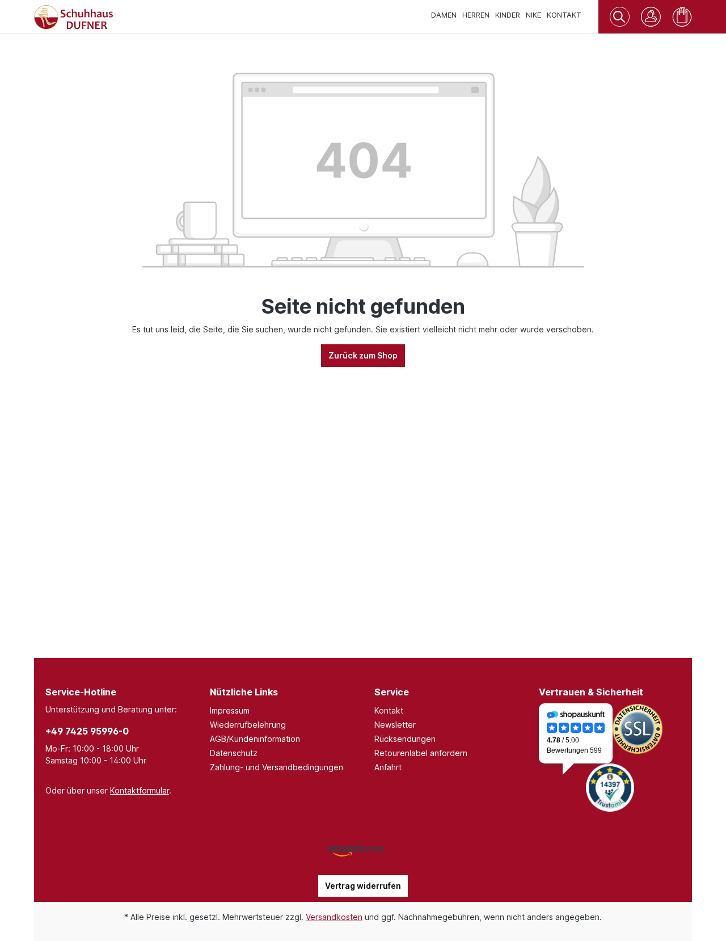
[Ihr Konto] (651, 16)
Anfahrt (388, 767)
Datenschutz (234, 753)
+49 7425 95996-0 (87, 731)
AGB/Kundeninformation (255, 739)
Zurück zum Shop (363, 355)
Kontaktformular (139, 790)
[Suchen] (620, 15)
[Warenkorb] (682, 16)
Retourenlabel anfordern (420, 753)
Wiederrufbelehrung (248, 724)
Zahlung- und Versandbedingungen (276, 767)
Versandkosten (334, 917)
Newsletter (395, 724)
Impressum (230, 710)
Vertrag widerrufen (363, 886)
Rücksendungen (405, 739)
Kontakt (388, 710)
